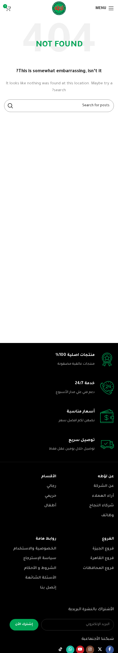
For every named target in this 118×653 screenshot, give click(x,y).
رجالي (51, 486)
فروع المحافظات (98, 568)
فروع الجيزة (103, 549)
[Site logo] (59, 8)
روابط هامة (46, 539)
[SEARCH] (10, 105)
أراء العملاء (103, 496)
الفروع (108, 539)
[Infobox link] (59, 360)
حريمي (50, 496)
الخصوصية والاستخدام (34, 549)
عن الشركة (104, 486)
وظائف (107, 516)
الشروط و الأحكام (40, 568)
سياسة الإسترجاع (39, 558)
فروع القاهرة (102, 558)
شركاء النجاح (101, 506)
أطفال (50, 506)
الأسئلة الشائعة (40, 578)
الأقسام (48, 477)
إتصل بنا (48, 588)
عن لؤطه (106, 477)
